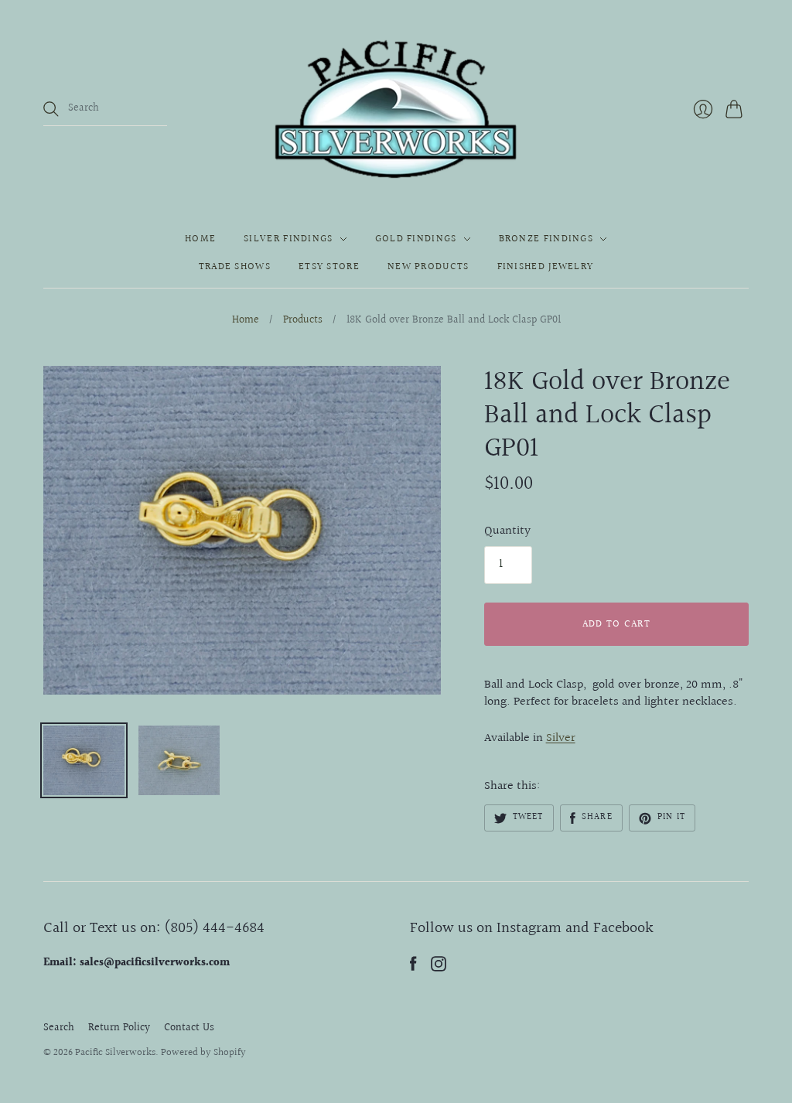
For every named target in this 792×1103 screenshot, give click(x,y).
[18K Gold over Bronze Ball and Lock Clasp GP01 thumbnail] (84, 760)
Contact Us (189, 1027)
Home (200, 239)
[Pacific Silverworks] (396, 109)
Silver (560, 738)
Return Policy (119, 1027)
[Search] (51, 109)
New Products (428, 267)
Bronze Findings (546, 239)
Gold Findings (416, 239)
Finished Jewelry (545, 267)
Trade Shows (235, 267)
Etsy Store (329, 267)
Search (58, 1027)
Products (303, 321)
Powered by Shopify (203, 1052)
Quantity (507, 531)
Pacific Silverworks (115, 1052)
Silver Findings (288, 239)
